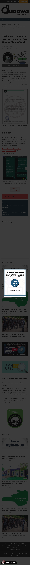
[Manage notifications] (3, 561)
